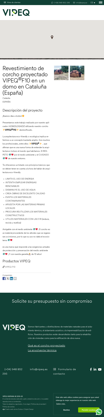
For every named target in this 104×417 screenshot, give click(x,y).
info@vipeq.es (38, 369)
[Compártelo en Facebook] (4, 278)
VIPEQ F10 (10, 267)
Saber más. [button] (60, 404)
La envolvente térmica (42, 350)
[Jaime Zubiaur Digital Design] (4, 409)
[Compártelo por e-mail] (15, 278)
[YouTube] (99, 369)
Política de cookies (9, 407)
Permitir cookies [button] (89, 410)
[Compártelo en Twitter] (7, 278)
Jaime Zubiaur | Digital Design (23, 409)
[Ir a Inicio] (16, 12)
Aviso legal (26, 404)
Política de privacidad (38, 404)
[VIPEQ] (14, 340)
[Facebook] (90, 369)
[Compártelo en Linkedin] (11, 278)
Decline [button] (66, 410)
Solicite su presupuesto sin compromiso (52, 301)
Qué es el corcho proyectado (46, 345)
